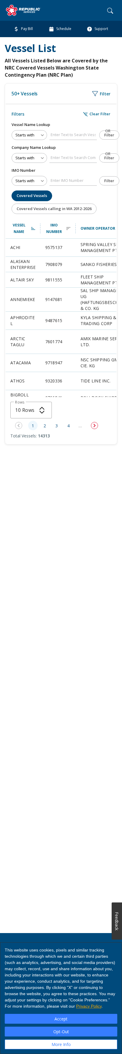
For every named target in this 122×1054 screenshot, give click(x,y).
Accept (61, 1019)
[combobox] (31, 410)
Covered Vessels (32, 195)
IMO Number (24, 170)
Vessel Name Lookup (31, 124)
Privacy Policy (89, 1006)
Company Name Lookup (34, 147)
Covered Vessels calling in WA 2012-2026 (54, 208)
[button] (23, 228)
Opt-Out (61, 1031)
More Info (61, 1044)
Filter (109, 135)
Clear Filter (96, 114)
